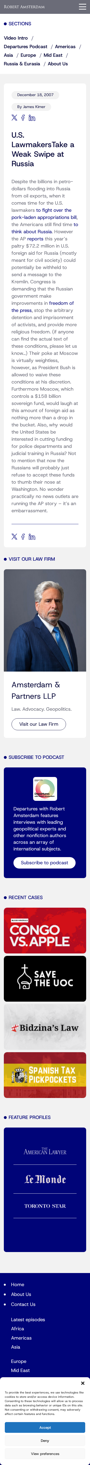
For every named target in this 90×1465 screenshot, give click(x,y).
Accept (45, 1427)
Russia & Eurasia (22, 64)
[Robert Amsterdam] (24, 7)
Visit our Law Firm (38, 724)
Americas (65, 47)
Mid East (53, 55)
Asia (8, 55)
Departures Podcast (25, 47)
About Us (58, 64)
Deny (45, 1440)
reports (35, 239)
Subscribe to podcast (44, 863)
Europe (28, 55)
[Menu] (82, 7)
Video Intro (16, 38)
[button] (82, 1383)
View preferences (45, 1453)
